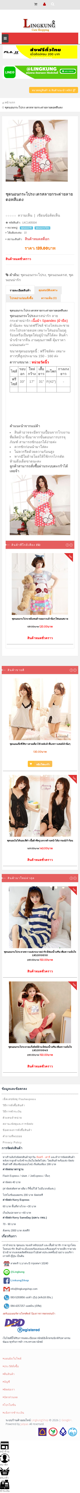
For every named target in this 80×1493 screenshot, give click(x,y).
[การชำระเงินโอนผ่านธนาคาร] (57, 1431)
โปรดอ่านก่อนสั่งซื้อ (21, 298)
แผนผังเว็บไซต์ (12, 1358)
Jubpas (25, 1424)
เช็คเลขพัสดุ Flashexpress (19, 1099)
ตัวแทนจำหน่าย (12, 1117)
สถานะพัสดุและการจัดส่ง (18, 1123)
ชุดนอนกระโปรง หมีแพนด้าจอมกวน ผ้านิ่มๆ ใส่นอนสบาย (40, 618)
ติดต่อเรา (9, 1389)
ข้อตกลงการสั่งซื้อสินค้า (17, 1130)
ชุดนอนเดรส (57, 275)
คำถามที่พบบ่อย (12, 1136)
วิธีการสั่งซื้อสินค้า (14, 1105)
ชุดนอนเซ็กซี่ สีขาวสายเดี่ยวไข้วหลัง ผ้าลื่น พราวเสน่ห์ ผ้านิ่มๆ (40, 743)
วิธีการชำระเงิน (12, 1111)
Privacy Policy (12, 1142)
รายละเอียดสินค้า (20, 290)
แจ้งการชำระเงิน (14, 1412)
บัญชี (7, 1381)
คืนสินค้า (9, 1374)
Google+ (67, 1420)
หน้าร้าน (4, 1451)
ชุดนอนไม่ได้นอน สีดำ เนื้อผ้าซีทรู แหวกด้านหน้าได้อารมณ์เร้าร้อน (40, 840)
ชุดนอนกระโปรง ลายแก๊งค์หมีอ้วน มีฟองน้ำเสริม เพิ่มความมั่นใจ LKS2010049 (40, 1048)
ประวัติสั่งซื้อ (11, 1366)
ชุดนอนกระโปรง (33, 275)
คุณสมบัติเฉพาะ (48, 290)
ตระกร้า (4, 1477)
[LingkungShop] (40, 24)
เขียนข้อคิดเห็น (48, 215)
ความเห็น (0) (49, 298)
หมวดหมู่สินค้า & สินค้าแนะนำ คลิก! (52, 90)
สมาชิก (4, 1464)
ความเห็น (25, 215)
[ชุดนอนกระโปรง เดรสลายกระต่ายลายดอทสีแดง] (40, 151)
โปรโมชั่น (10, 1405)
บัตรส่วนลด (11, 1397)
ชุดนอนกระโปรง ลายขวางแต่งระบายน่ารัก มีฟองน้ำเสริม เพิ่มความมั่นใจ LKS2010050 (40, 953)
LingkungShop (39, 1420)
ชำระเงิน (5, 1491)
